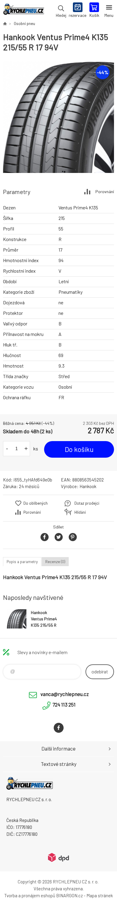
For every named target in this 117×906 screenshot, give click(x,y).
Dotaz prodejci (86, 503)
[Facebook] (59, 728)
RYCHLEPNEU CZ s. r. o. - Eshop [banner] (23, 10)
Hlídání (80, 512)
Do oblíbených (35, 503)
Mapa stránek (99, 895)
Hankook (88, 486)
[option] (58, 117)
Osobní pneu (24, 23)
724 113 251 (64, 704)
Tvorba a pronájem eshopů (29, 895)
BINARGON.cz (69, 895)
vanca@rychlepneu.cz (64, 694)
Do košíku (79, 449)
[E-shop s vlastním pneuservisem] (5, 23)
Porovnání (104, 191)
